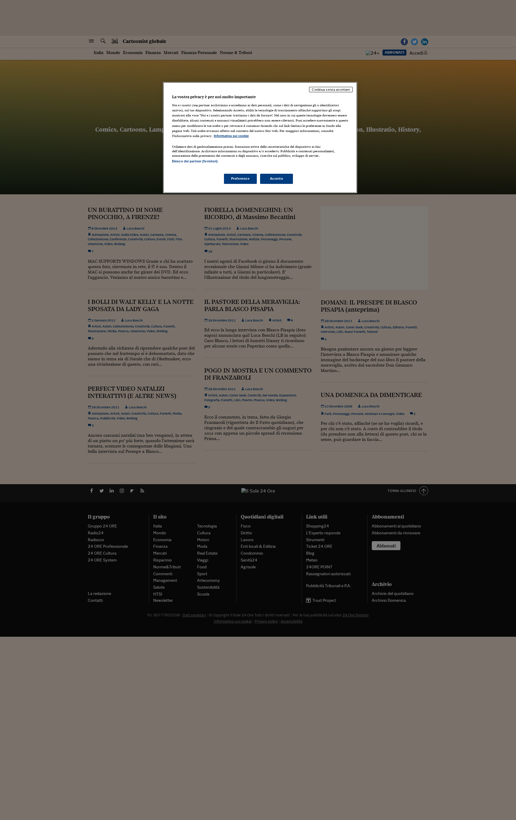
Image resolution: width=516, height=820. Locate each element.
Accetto (276, 178)
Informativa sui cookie (231, 136)
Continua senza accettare (331, 89)
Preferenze (240, 178)
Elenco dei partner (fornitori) (195, 161)
